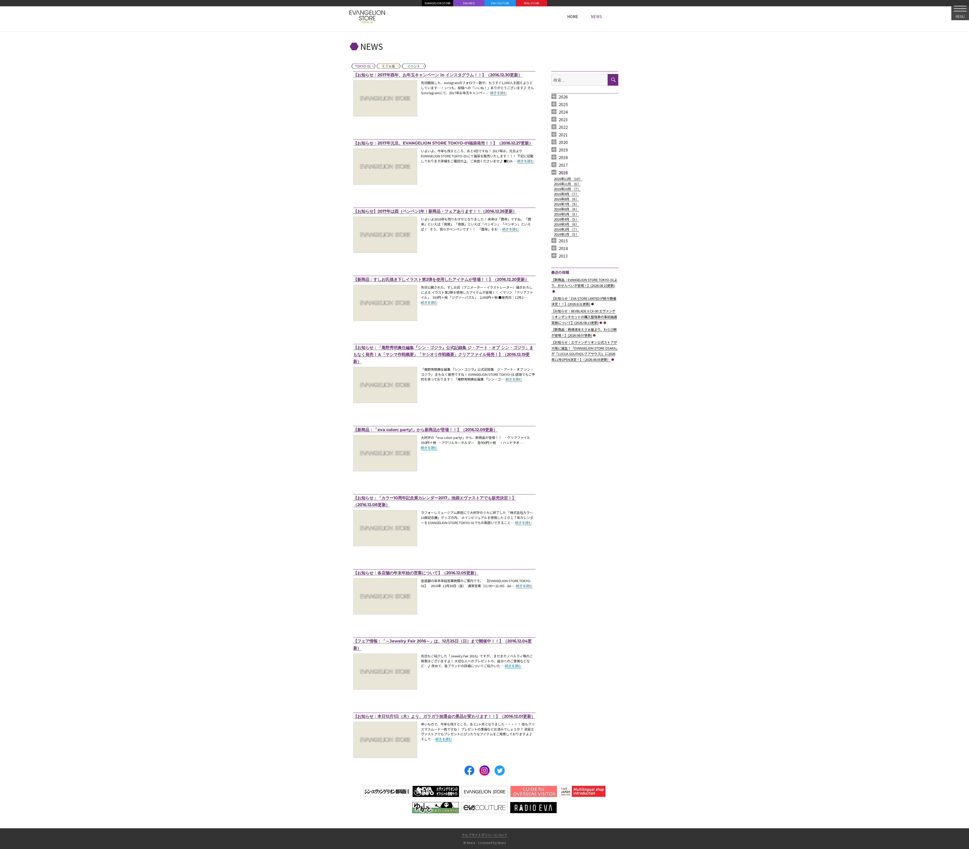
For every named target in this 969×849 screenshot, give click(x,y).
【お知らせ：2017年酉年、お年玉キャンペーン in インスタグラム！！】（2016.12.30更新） (437, 74)
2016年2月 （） (566, 229)
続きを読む (498, 92)
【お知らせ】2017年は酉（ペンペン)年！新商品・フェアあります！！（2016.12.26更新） (435, 211)
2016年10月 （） (567, 188)
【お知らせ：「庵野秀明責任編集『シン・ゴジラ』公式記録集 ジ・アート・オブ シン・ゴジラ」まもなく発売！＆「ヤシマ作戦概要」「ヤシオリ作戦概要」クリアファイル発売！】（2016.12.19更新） (443, 354)
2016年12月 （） (568, 178)
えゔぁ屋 (605, 322)
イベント (592, 304)
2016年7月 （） (566, 204)
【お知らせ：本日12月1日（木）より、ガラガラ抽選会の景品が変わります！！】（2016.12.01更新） (444, 716)
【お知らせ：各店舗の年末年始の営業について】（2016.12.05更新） (415, 572)
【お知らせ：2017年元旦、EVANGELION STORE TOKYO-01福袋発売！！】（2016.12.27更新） (443, 143)
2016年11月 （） (567, 183)
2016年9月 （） (566, 193)
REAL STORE (531, 3)
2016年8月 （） (566, 198)
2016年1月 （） (566, 234)
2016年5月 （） (566, 214)
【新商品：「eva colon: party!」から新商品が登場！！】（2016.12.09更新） (425, 429)
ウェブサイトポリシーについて (484, 834)
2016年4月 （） (566, 219)
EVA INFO (469, 3)
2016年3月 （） (566, 224)
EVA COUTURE (500, 3)
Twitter (500, 770)
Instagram (484, 770)
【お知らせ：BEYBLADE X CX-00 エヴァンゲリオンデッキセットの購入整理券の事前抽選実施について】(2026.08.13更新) (584, 317)
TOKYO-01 (553, 291)
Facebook (469, 770)
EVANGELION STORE (438, 3)
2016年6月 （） (566, 209)
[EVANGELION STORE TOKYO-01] (367, 16)
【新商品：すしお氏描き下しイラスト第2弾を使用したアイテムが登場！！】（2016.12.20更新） (441, 279)
